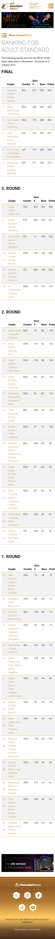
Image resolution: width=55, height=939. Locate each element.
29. (4, 645)
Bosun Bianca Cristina (12, 813)
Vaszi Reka (14, 370)
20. (4, 443)
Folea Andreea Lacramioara (14, 692)
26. (4, 598)
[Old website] (27, 863)
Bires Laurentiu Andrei (13, 494)
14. (4, 343)
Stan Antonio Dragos (12, 578)
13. (4, 330)
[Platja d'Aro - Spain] (27, 20)
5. (4, 149)
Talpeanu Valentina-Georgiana (13, 635)
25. (4, 575)
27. (4, 611)
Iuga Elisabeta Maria (14, 773)
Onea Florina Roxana (14, 830)
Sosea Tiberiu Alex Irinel (14, 662)
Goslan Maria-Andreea (12, 589)
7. (4, 206)
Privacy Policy (42, 919)
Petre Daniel (14, 514)
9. (4, 236)
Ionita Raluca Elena (11, 481)
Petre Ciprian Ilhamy (12, 802)
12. (4, 286)
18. (4, 410)
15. (4, 360)
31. (4, 678)
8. (4, 219)
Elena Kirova (14, 618)
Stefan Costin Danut (11, 682)
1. (4, 90)
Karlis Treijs (13, 149)
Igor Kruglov (13, 119)
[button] (27, 35)
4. (4, 132)
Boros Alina (14, 605)
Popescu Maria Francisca (13, 521)
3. (4, 119)
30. (4, 658)
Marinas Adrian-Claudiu (12, 742)
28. (4, 624)
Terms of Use (29, 919)
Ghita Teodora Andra (12, 729)
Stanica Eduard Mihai (12, 766)
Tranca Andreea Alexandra (13, 753)
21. (4, 466)
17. (4, 393)
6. (4, 162)
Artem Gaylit (14, 330)
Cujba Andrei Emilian (12, 470)
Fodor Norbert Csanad (12, 364)
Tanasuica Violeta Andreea (13, 505)
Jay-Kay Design (34, 929)
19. (4, 426)
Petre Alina (13, 113)
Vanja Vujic (14, 213)
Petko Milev (14, 645)
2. (4, 106)
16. (4, 376)
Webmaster (27, 922)
